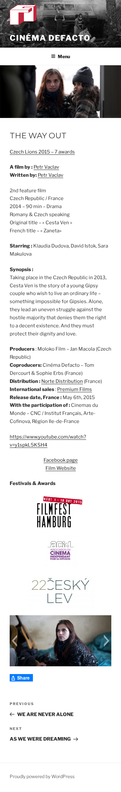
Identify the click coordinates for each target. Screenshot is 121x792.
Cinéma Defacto (50, 38)
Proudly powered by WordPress (42, 776)
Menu (64, 56)
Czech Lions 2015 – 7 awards (42, 152)
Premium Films (74, 389)
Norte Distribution (62, 381)
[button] (14, 640)
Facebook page (61, 460)
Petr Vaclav (46, 167)
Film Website (60, 468)
